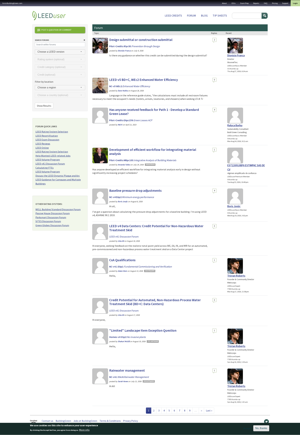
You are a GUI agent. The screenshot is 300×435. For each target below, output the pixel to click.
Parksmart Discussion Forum (50, 217)
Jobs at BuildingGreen (85, 420)
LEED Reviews (42, 143)
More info (84, 429)
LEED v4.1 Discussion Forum (50, 163)
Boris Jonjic (233, 206)
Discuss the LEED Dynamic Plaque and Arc (57, 175)
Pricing (275, 3)
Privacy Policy (130, 420)
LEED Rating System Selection (51, 131)
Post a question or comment (56, 29)
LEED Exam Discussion (47, 139)
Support (285, 3)
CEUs (233, 3)
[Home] (49, 15)
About (224, 3)
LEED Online (42, 147)
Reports (256, 3)
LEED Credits (173, 15)
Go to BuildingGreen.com (12, 3)
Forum (191, 15)
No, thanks (261, 428)
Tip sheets (220, 15)
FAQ (265, 3)
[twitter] (266, 422)
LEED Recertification (46, 135)
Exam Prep (244, 3)
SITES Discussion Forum (48, 221)
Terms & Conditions (110, 420)
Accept (247, 428)
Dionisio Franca (236, 55)
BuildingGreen (63, 420)
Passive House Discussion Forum (52, 213)
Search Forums (42, 40)
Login (295, 3)
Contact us (47, 420)
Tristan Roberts (236, 275)
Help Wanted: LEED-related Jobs (52, 155)
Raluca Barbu (234, 125)
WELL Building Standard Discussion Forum (58, 209)
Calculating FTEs (44, 167)
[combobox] (60, 51)
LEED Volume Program (47, 159)
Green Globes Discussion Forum (52, 225)
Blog (204, 15)
